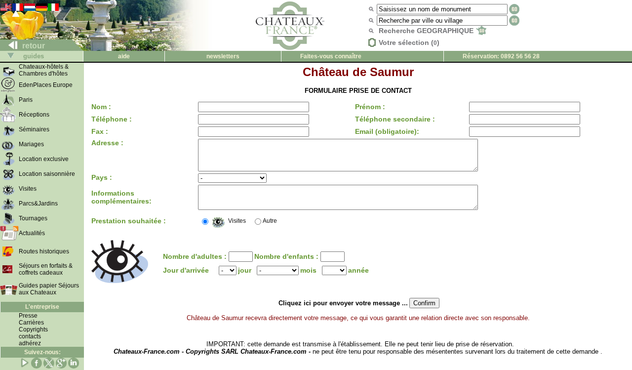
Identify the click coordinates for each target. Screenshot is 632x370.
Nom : (101, 107)
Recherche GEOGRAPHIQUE (427, 31)
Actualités (32, 233)
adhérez (30, 343)
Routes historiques (44, 251)
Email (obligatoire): (387, 131)
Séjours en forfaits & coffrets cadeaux (46, 269)
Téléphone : (111, 119)
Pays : (101, 177)
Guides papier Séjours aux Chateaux (49, 289)
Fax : (99, 131)
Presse (28, 315)
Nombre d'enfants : (287, 256)
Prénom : (370, 107)
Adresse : (107, 143)
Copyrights (33, 329)
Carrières (31, 322)
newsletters (222, 56)
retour (32, 45)
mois (308, 270)
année (358, 270)
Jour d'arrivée (186, 270)
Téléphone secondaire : (395, 119)
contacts (30, 336)
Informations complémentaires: (121, 197)
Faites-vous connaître (330, 56)
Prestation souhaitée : (128, 221)
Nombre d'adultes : (196, 256)
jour (244, 270)
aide (124, 56)
